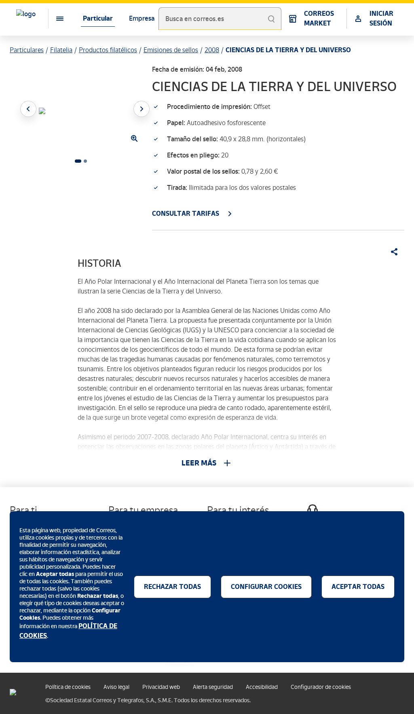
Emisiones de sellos (171, 50)
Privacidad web (161, 687)
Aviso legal (116, 687)
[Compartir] (391, 251)
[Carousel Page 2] (85, 161)
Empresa (141, 18)
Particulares (27, 50)
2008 (212, 50)
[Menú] (53, 19)
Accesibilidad (262, 687)
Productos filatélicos (108, 50)
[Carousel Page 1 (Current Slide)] (78, 161)
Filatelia (61, 50)
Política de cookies (68, 687)
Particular (98, 18)
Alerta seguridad (213, 687)
